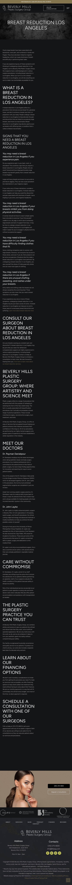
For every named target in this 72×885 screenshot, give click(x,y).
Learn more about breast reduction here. (21, 310)
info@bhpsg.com (53, 849)
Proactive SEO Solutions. (23, 876)
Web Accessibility (57, 876)
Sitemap (34, 876)
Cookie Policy (34, 878)
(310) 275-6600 (54, 846)
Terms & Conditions (44, 876)
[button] (53, 8)
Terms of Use (43, 878)
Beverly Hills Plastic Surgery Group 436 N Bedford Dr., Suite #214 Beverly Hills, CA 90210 (18, 848)
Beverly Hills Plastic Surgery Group (25, 862)
